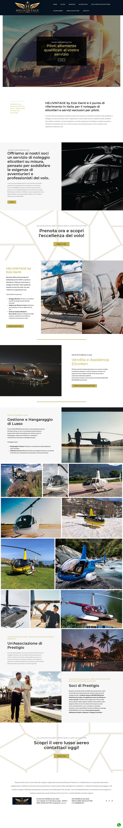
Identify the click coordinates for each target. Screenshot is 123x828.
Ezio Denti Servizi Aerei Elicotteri (61, 44)
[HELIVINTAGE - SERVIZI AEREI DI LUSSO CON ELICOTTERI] (27, 7)
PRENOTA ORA (61, 244)
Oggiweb (63, 803)
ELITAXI (12, 202)
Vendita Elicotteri (72, 10)
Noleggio (72, 4)
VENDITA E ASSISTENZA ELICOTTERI (84, 385)
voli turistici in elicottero (100, 4)
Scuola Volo (83, 4)
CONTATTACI (61, 756)
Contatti (86, 10)
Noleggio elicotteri (15, 326)
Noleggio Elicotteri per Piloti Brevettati (61, 50)
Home (55, 4)
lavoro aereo (58, 10)
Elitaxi (63, 4)
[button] (57, 82)
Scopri (61, 57)
